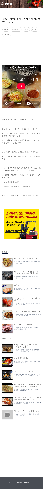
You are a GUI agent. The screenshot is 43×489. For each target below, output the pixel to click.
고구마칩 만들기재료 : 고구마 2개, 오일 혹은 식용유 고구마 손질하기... (27, 262)
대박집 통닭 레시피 (21, 358)
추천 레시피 (6, 252)
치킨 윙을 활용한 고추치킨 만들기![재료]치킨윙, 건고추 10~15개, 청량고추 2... (27, 315)
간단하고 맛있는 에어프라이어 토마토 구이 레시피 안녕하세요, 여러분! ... (27, 304)
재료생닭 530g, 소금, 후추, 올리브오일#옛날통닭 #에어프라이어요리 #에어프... (27, 403)
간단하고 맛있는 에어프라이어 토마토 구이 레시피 (27, 299)
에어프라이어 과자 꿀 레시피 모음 (26, 410)
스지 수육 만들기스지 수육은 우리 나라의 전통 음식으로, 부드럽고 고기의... (27, 328)
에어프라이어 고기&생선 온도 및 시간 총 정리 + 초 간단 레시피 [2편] (27, 272)
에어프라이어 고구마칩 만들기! (25, 258)
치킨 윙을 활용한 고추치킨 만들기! (27, 311)
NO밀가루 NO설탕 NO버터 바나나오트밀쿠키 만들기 (27, 346)
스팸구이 (17, 285)
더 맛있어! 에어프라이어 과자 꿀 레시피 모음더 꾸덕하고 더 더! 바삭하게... (27, 414)
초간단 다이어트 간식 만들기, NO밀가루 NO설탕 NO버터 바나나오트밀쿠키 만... (27, 350)
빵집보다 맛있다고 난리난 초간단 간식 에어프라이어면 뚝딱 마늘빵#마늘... (27, 390)
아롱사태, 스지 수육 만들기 (24, 324)
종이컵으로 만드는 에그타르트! (25, 371)
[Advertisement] (21, 47)
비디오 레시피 (7, 338)
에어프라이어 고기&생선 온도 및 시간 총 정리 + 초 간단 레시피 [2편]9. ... (27, 277)
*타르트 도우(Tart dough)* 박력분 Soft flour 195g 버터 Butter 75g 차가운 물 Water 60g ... (27, 375)
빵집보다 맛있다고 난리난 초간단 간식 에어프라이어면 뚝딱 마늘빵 (27, 385)
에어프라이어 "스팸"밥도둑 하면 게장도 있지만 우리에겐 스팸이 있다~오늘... (27, 289)
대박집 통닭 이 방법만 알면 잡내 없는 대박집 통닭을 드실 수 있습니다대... (27, 362)
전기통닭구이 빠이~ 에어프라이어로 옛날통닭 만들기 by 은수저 (27, 398)
